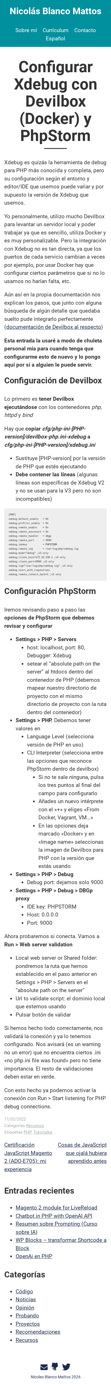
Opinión (25, 1307)
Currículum (56, 30)
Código (24, 1291)
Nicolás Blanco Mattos (55, 11)
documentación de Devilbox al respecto (53, 327)
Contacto (85, 30)
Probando (27, 1315)
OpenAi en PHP (34, 1256)
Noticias (26, 1299)
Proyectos (28, 1324)
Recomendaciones (38, 1332)
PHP (27, 1132)
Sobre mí (26, 30)
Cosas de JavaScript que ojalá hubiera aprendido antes (82, 1153)
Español (55, 38)
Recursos (35, 1125)
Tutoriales (42, 1132)
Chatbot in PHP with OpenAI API (54, 1216)
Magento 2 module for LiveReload (56, 1207)
